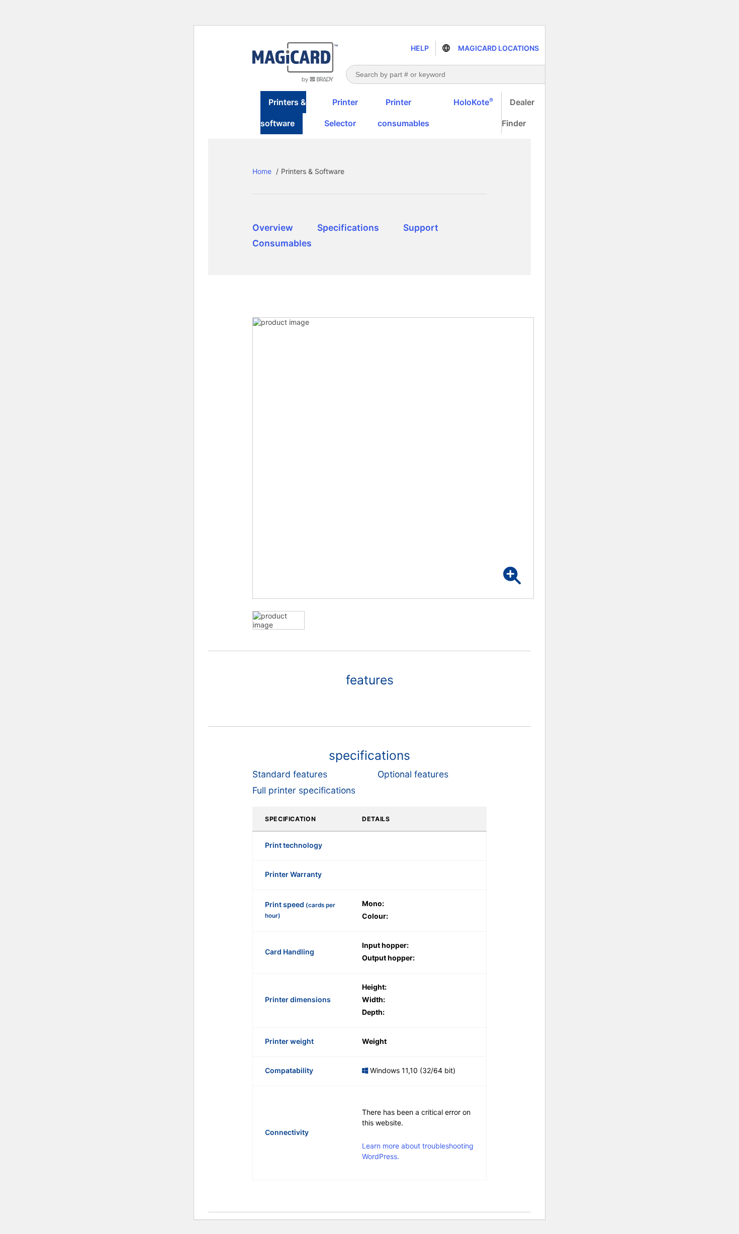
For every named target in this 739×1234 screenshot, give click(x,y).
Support (420, 227)
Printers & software (283, 112)
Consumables (282, 243)
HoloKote (473, 102)
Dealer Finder (518, 112)
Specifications (348, 227)
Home (261, 171)
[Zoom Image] (512, 576)
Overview (272, 227)
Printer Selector (341, 112)
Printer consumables (403, 112)
